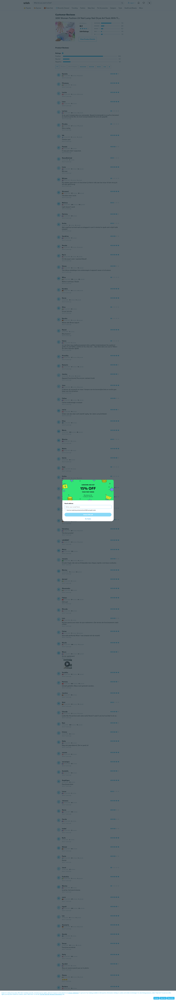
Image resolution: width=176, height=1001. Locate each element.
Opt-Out (163, 998)
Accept (156, 998)
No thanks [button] (88, 519)
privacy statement (73, 993)
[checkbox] (65, 510)
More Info (171, 998)
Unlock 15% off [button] (88, 514)
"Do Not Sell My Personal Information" (51, 994)
